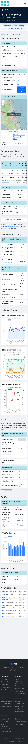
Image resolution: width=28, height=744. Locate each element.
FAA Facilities (5, 679)
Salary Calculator (6, 701)
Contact (19, 741)
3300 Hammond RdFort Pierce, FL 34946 (19, 137)
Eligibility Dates (20, 704)
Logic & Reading (6, 731)
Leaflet (16, 129)
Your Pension (19, 709)
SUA (3, 594)
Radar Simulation (6, 729)
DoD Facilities (5, 684)
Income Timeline (20, 711)
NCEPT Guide (19, 691)
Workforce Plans (20, 688)
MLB (3, 597)
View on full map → (14, 131)
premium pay (5, 182)
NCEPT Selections (20, 694)
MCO (4, 616)
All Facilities (4, 34)
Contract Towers (6, 682)
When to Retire (19, 706)
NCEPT (11, 29)
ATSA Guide (5, 721)
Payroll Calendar (6, 706)
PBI (18, 81)
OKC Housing (19, 724)
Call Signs (18, 719)
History (4, 29)
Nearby (23, 29)
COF (3, 600)
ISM (3, 613)
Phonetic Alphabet (20, 721)
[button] (18, 62)
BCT (3, 610)
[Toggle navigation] (25, 3)
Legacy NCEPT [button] (7, 490)
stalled (11, 224)
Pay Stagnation (6, 704)
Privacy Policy (10, 741)
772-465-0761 (18, 143)
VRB (3, 591)
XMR (3, 605)
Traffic (17, 29)
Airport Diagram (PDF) (21, 89)
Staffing (21, 26)
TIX (3, 608)
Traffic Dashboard (6, 690)
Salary (15, 26)
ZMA (18, 84)
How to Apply (5, 719)
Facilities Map (5, 687)
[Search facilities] (26, 34)
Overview (7, 26)
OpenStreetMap (23, 129)
